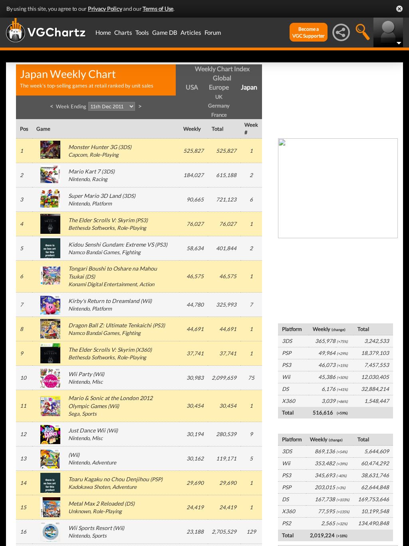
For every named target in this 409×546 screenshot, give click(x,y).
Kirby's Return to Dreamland (103, 300)
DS (90, 276)
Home (103, 32)
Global (222, 78)
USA (192, 87)
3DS (125, 147)
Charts (123, 32)
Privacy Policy (105, 8)
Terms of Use (158, 8)
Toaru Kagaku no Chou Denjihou (108, 479)
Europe (219, 87)
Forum (212, 32)
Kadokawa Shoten (89, 487)
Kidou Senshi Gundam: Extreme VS (111, 244)
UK (218, 97)
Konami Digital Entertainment (102, 284)
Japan (249, 87)
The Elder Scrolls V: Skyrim (101, 220)
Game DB (164, 32)
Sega (73, 413)
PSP (156, 479)
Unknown (79, 511)
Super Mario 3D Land (94, 195)
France (219, 115)
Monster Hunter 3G (92, 146)
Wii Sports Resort (90, 527)
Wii (146, 301)
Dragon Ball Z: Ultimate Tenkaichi (109, 325)
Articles (191, 32)
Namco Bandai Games (93, 252)
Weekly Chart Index (222, 68)
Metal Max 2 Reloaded (95, 503)
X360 (143, 350)
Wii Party (80, 374)
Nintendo (78, 179)
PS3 (141, 220)
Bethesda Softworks (91, 228)
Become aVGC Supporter (308, 32)
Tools (142, 32)
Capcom (77, 154)
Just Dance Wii (86, 430)
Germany (219, 105)
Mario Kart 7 (84, 171)
